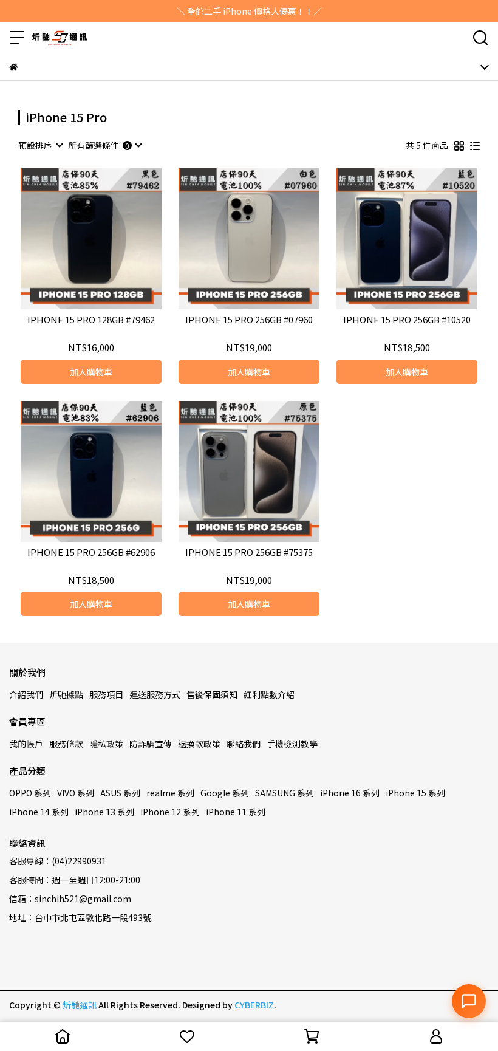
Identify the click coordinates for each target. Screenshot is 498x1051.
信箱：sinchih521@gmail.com (70, 898)
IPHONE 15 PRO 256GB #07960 (249, 320)
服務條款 (66, 744)
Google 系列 (224, 793)
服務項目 (106, 694)
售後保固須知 (211, 694)
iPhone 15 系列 (415, 793)
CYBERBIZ (254, 1005)
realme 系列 (170, 793)
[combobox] (40, 145)
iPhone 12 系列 (170, 812)
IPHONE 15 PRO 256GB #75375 (249, 552)
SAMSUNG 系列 (284, 793)
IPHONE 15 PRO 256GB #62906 (91, 552)
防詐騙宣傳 (150, 744)
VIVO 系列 (75, 793)
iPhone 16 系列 (350, 793)
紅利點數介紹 (269, 694)
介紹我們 (26, 694)
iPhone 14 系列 (39, 812)
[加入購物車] (108, 239)
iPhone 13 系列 (104, 812)
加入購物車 (91, 372)
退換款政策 (199, 744)
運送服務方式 (154, 694)
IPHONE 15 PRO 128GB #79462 (91, 320)
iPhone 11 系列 (235, 812)
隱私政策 (106, 744)
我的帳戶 (26, 744)
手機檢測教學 (292, 744)
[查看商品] (73, 239)
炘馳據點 (66, 694)
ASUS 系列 (120, 793)
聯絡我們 (244, 744)
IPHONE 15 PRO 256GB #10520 (407, 320)
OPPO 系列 (30, 793)
